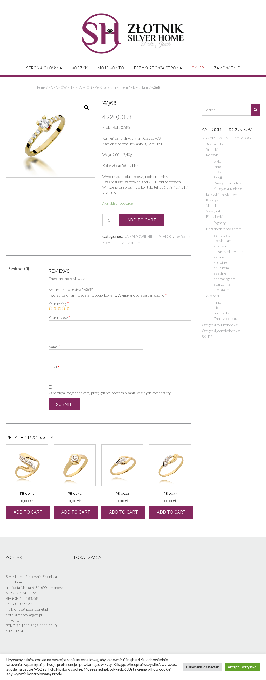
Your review (59, 317)
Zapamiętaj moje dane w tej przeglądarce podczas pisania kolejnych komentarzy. (110, 393)
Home (41, 87)
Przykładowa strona (158, 68)
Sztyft (218, 177)
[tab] (24, 268)
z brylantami (140, 87)
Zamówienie (227, 68)
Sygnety (220, 222)
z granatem (222, 257)
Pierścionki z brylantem (111, 87)
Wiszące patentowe (229, 183)
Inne (217, 166)
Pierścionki (214, 216)
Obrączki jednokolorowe (221, 330)
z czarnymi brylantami (230, 251)
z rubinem (221, 268)
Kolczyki (212, 155)
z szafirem (221, 273)
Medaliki (212, 205)
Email (54, 367)
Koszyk (80, 68)
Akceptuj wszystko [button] (242, 667)
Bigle (217, 161)
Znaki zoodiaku (225, 318)
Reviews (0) (18, 268)
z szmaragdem (224, 279)
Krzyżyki (212, 200)
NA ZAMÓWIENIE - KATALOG (70, 87)
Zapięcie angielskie (228, 188)
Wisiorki (212, 296)
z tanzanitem (223, 284)
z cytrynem (222, 246)
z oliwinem (222, 262)
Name (54, 346)
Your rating (59, 303)
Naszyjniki (214, 211)
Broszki (212, 149)
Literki (218, 307)
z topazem (221, 289)
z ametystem (223, 235)
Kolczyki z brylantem (222, 194)
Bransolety (214, 144)
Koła (217, 172)
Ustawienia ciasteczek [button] (202, 667)
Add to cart (141, 220)
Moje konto (111, 68)
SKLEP (198, 68)
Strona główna (44, 68)
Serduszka (222, 313)
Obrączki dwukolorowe (220, 324)
